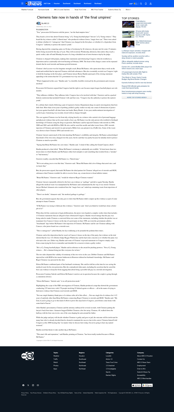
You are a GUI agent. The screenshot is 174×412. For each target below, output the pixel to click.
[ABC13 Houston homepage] (33, 3)
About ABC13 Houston (145, 356)
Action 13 (109, 359)
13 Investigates (111, 369)
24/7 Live (47, 3)
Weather (56, 356)
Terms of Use (77, 392)
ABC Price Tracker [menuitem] (97, 10)
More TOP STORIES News (136, 97)
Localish (108, 356)
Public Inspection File (100, 392)
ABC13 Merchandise (144, 378)
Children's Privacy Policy (49, 392)
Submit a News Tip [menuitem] (114, 10)
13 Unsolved (110, 365)
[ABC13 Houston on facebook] (23, 385)
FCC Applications (112, 392)
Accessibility (141, 375)
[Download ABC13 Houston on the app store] (136, 385)
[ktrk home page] (27, 356)
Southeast (77, 3)
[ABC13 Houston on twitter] (28, 385)
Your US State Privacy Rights (65, 392)
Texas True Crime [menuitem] (80, 10)
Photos (55, 365)
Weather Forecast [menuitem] (27, 10)
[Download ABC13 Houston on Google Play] (147, 385)
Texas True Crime (111, 362)
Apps (55, 369)
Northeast (97, 3)
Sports (108, 372)
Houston (57, 3)
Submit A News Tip (143, 372)
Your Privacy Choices (35, 392)
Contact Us (141, 359)
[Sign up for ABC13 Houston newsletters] (38, 385)
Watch (55, 362)
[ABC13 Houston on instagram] (33, 385)
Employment (141, 365)
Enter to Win (141, 369)
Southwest (66, 3)
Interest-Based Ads (88, 392)
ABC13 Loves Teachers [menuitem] (62, 10)
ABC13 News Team (143, 362)
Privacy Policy (25, 392)
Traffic (55, 359)
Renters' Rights (111, 375)
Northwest (87, 3)
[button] (22, 3)
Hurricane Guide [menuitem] (43, 10)
